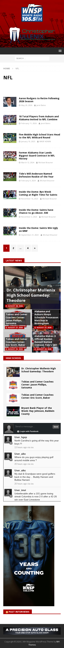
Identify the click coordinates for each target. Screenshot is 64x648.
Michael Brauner (45, 162)
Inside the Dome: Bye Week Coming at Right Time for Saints (38, 193)
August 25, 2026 (15, 349)
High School (13, 358)
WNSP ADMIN (45, 141)
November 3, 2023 (29, 217)
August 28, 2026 (15, 306)
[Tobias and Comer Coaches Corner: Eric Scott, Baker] (13, 398)
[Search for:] (32, 58)
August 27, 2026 (15, 327)
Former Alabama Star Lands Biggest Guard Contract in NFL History (37, 155)
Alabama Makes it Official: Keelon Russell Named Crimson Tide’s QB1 (45, 340)
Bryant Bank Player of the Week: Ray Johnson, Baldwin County (37, 410)
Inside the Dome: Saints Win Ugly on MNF (38, 229)
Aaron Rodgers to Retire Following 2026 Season (39, 100)
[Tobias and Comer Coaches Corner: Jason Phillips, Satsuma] (13, 385)
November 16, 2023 (29, 198)
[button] (59, 50)
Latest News (14, 260)
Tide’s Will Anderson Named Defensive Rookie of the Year (36, 175)
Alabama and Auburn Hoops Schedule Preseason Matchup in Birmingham (46, 317)
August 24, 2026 (44, 349)
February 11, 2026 (29, 123)
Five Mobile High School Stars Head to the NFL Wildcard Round (39, 136)
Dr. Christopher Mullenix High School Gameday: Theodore (31, 295)
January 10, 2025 (28, 141)
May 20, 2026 (26, 105)
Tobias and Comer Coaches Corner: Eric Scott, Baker (16, 341)
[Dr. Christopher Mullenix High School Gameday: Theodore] (13, 372)
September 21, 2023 (30, 235)
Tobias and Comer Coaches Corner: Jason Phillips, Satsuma (16, 319)
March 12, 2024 (27, 162)
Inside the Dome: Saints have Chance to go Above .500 (36, 211)
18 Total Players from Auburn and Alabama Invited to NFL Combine (39, 118)
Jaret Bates (41, 105)
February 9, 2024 (28, 180)
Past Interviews (19, 611)
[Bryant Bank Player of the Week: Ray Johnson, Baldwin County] (13, 411)
